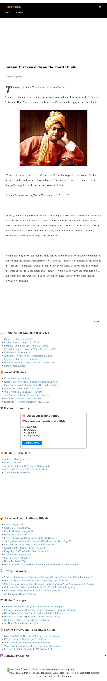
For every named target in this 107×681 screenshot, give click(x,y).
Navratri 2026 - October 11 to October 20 (25, 547)
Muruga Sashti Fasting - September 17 (23, 359)
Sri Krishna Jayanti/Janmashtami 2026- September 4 (30, 537)
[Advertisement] (53, 36)
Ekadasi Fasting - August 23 (18, 339)
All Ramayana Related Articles (20, 593)
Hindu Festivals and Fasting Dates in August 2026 (29, 362)
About (7, 12)
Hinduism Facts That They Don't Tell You (25, 398)
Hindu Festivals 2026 (15, 561)
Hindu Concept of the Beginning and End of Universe (31, 381)
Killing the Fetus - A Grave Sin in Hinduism (26, 619)
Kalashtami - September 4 (17, 352)
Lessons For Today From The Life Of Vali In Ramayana (32, 590)
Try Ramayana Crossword (17, 472)
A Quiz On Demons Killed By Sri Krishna (25, 469)
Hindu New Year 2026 (15, 534)
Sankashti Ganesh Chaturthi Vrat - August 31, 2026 (30, 349)
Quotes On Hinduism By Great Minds (23, 388)
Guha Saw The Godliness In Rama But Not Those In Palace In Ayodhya (40, 587)
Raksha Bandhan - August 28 (19, 531)
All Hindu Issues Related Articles (21, 623)
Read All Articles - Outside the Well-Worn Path (28, 649)
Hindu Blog (13, 7)
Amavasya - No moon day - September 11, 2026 (28, 355)
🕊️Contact (19, 12)
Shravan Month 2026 (14, 365)
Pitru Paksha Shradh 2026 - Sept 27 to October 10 (29, 544)
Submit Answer (32, 442)
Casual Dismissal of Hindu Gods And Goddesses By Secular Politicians (40, 609)
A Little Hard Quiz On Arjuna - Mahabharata (27, 465)
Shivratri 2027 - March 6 (16, 557)
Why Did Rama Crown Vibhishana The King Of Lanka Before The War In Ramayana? (48, 577)
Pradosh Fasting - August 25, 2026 (21, 342)
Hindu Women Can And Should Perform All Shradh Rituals (34, 613)
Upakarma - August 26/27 (17, 527)
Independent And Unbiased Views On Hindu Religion (31, 385)
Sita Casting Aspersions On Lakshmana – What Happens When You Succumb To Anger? (49, 583)
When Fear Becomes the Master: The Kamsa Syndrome (32, 645)
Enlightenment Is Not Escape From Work (25, 639)
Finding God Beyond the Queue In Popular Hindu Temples (33, 606)
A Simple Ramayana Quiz (17, 459)
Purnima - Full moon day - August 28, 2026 (26, 345)
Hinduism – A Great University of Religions (26, 401)
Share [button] (96, 322)
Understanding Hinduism (16, 378)
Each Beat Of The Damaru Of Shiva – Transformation (31, 635)
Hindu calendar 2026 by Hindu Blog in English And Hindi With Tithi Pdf (41, 564)
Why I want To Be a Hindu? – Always (23, 391)
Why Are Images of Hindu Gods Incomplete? (27, 642)
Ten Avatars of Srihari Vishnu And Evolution (27, 395)
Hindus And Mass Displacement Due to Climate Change (32, 616)
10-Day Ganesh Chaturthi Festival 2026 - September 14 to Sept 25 (37, 541)
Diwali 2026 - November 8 (17, 554)
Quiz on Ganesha (13, 462)
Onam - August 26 (13, 524)
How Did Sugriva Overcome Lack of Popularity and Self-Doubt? (36, 580)
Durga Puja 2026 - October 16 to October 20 (26, 551)
